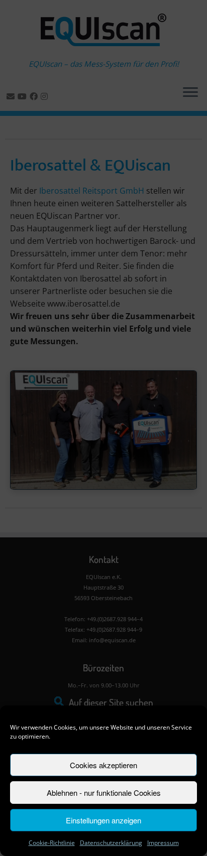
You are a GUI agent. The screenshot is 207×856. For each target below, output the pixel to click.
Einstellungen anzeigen (103, 820)
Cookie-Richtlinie (52, 842)
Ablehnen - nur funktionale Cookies (104, 792)
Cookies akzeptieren (103, 765)
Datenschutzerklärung (111, 842)
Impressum (163, 842)
